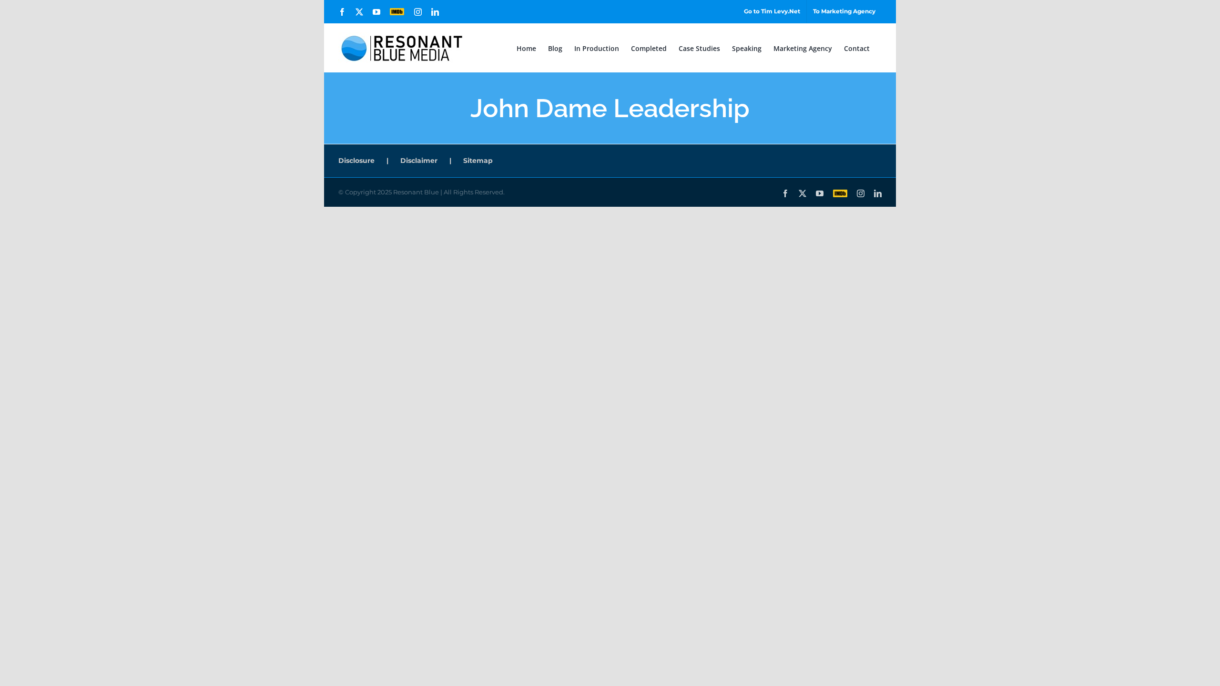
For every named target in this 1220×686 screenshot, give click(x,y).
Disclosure (356, 160)
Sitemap (478, 160)
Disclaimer (418, 160)
